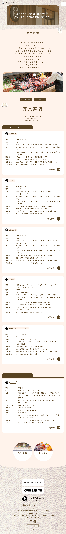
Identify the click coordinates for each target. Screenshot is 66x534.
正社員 (40, 99)
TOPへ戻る (33, 526)
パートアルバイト (26, 99)
